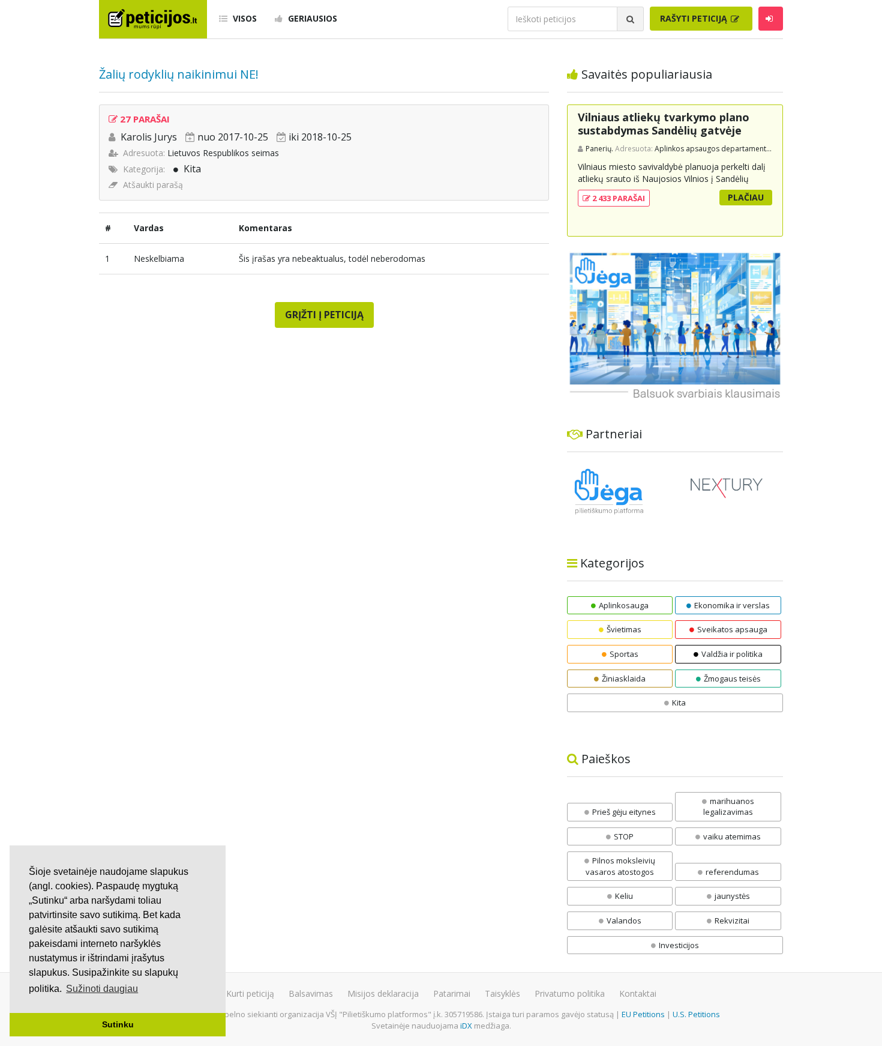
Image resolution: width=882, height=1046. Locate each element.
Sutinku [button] (118, 1024)
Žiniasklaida (624, 678)
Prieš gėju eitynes (624, 811)
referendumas (732, 871)
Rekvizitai (732, 920)
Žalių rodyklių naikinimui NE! (179, 74)
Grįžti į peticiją (324, 314)
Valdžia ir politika (732, 653)
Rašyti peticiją (695, 18)
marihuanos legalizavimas (728, 807)
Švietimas (624, 629)
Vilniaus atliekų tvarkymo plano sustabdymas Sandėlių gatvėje (663, 124)
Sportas (624, 653)
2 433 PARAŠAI (617, 198)
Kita (192, 168)
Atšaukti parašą (153, 184)
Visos (243, 18)
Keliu (624, 895)
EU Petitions (643, 1014)
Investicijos (679, 945)
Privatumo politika (570, 993)
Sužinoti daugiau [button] (102, 989)
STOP (624, 836)
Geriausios (311, 18)
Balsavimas (311, 993)
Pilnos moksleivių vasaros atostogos (620, 866)
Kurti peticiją (250, 993)
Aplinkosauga (624, 605)
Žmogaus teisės (732, 678)
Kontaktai (637, 993)
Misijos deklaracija (383, 993)
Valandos (624, 920)
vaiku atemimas (732, 836)
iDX (466, 1025)
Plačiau (746, 197)
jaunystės (732, 895)
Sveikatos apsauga (732, 629)
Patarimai (451, 993)
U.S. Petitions (696, 1014)
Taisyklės (502, 993)
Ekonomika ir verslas (732, 605)
